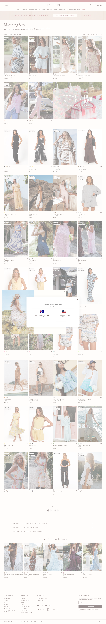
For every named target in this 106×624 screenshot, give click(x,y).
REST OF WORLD (61, 320)
